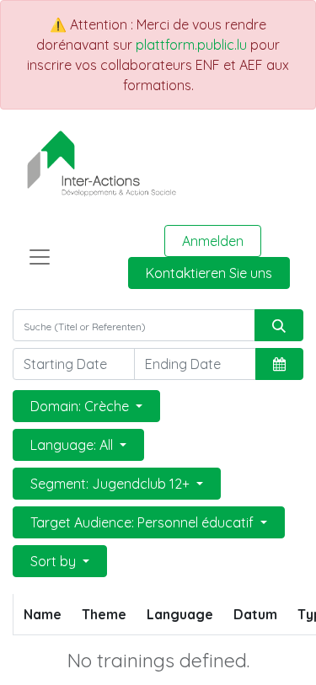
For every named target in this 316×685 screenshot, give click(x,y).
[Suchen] (278, 325)
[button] (279, 364)
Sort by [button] (54, 561)
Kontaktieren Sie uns (209, 273)
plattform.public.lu (191, 44)
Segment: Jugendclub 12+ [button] (111, 483)
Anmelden (213, 241)
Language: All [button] (73, 444)
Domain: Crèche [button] (81, 406)
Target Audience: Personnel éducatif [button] (143, 522)
